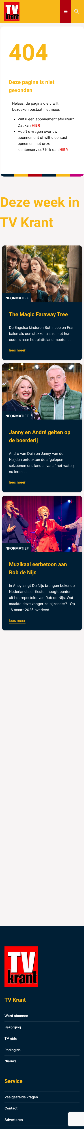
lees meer (17, 350)
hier (36, 125)
